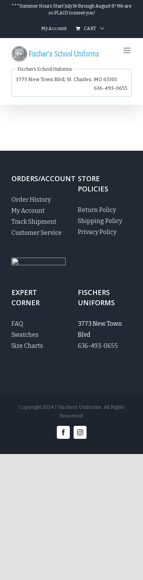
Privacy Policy (97, 232)
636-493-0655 (110, 88)
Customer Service (36, 232)
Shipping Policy (100, 221)
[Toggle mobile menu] (128, 50)
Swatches (25, 334)
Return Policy (97, 210)
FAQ (17, 323)
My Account (28, 210)
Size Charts (27, 345)
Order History (31, 199)
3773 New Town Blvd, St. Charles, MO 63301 (66, 79)
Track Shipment (33, 221)
